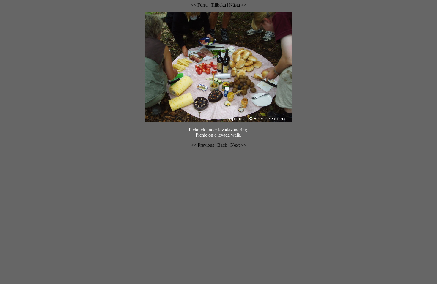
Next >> (238, 145)
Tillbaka (219, 4)
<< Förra (199, 4)
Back (222, 145)
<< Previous (202, 145)
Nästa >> (237, 4)
